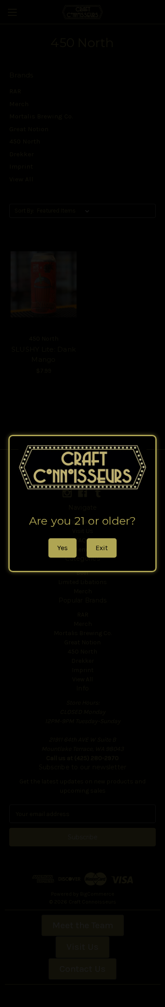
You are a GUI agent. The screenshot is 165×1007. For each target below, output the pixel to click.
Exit (101, 548)
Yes (62, 548)
